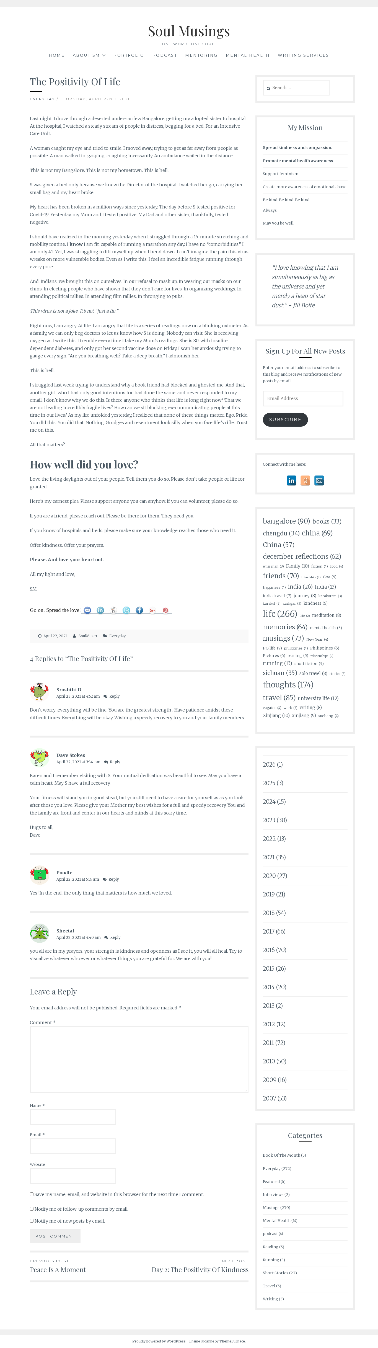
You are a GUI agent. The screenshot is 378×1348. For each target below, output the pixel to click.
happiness (274, 587)
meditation (326, 615)
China (279, 545)
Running (271, 1259)
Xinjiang (276, 715)
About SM (86, 55)
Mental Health (248, 55)
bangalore (286, 521)
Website (37, 1164)
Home (57, 55)
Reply (114, 696)
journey (305, 595)
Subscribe (285, 419)
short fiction (309, 663)
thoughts (288, 685)
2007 (269, 1098)
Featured (271, 1181)
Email (37, 1134)
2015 (269, 968)
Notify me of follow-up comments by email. (81, 1209)
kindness (316, 603)
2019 (269, 894)
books (326, 521)
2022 (269, 838)
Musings (271, 1207)
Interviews (273, 1194)
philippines (296, 648)
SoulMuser (88, 636)
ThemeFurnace (232, 1341)
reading (298, 655)
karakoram (330, 596)
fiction (319, 566)
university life (318, 699)
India (325, 587)
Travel (269, 1285)
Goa (329, 577)
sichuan (280, 673)
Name (37, 1105)
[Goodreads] (305, 480)
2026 (269, 764)
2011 (268, 1042)
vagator (272, 707)
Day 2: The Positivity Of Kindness (200, 1266)
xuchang (328, 715)
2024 (269, 801)
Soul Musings (189, 30)
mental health (326, 628)
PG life (272, 648)
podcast (270, 1233)
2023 (269, 820)
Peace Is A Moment (58, 1266)
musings (283, 638)
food (336, 566)
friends (281, 576)
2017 (269, 931)
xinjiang (304, 715)
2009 (269, 1079)
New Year (317, 639)
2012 (269, 1024)
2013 (269, 1005)
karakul (272, 603)
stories (338, 674)
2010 (269, 1061)
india (300, 586)
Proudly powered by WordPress (159, 1341)
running (277, 663)
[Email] (319, 480)
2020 (269, 875)
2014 (269, 987)
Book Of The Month (281, 1155)
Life (305, 616)
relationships (321, 656)
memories (285, 627)
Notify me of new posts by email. (70, 1221)
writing (311, 707)
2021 (269, 857)
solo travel (313, 673)
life (280, 614)
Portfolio (128, 55)
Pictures (274, 655)
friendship (311, 577)
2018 (269, 912)
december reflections (302, 556)
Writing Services (303, 55)
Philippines (324, 648)
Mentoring (201, 55)
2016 (269, 950)
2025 (269, 783)
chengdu (281, 533)
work (290, 708)
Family (297, 566)
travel (279, 698)
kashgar (292, 603)
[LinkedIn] (291, 480)
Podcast (164, 55)
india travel (277, 595)
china (317, 533)
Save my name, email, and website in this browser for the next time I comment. (119, 1194)
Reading (270, 1246)
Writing (270, 1299)
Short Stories (275, 1272)
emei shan (273, 566)
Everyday (42, 99)
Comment (43, 1022)
